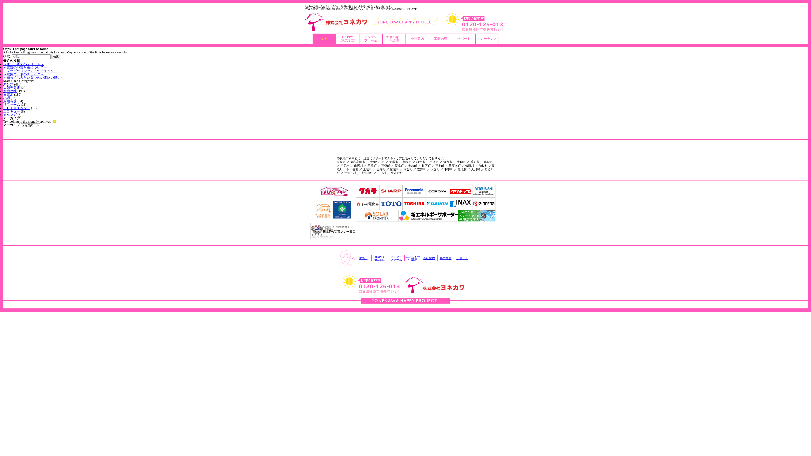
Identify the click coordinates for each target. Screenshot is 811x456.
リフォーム (11, 104)
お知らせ (10, 101)
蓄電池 (8, 94)
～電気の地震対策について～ (25, 67)
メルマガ (10, 115)
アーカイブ (11, 125)
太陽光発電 (11, 88)
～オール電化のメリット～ (23, 64)
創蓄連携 (10, 91)
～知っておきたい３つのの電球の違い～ (33, 77)
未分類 (8, 84)
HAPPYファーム (371, 38)
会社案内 (417, 39)
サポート (464, 39)
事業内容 (440, 39)
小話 (6, 98)
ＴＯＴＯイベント (16, 108)
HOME (324, 39)
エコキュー (11, 111)
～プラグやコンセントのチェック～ (30, 71)
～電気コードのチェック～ (23, 74)
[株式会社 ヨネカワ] (405, 21)
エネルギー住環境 (394, 38)
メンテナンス (487, 39)
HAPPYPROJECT (347, 38)
